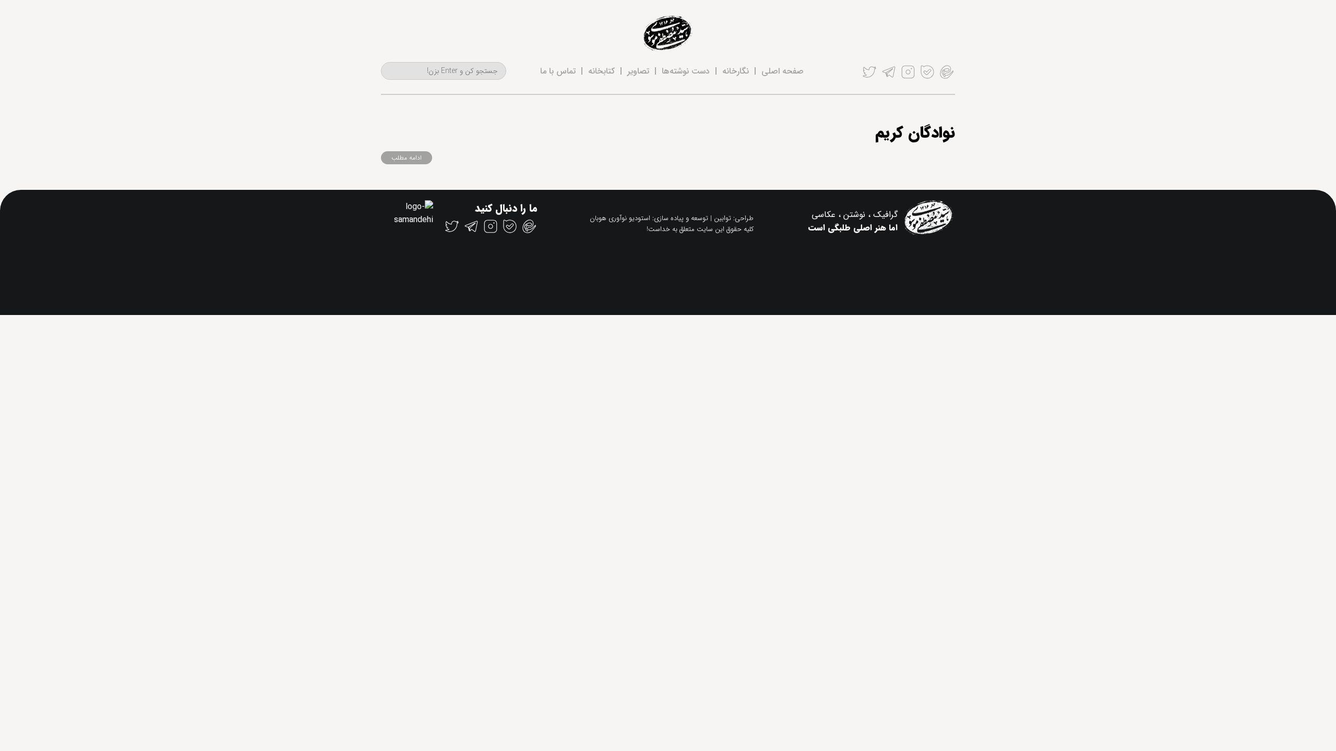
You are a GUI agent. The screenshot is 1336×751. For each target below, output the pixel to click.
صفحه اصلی (782, 71)
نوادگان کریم (915, 133)
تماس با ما (558, 71)
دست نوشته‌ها (686, 71)
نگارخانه (735, 71)
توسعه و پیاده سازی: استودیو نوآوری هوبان (649, 218)
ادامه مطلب (406, 158)
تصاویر (638, 71)
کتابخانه (601, 71)
